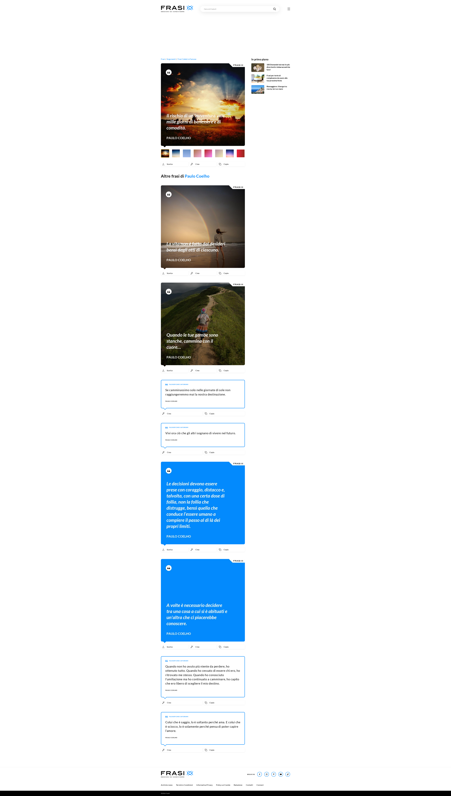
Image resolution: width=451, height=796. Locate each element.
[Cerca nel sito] (274, 9)
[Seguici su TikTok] (287, 774)
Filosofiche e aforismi (178, 384)
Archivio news (167, 785)
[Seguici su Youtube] (280, 774)
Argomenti (171, 59)
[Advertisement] (225, 30)
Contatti (249, 785)
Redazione (238, 785)
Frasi (163, 59)
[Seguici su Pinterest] (273, 774)
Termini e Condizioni (184, 785)
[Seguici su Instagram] (266, 774)
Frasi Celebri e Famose (187, 59)
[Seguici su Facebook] (259, 774)
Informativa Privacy (204, 785)
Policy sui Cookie (223, 785)
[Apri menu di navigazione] (289, 9)
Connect (260, 785)
